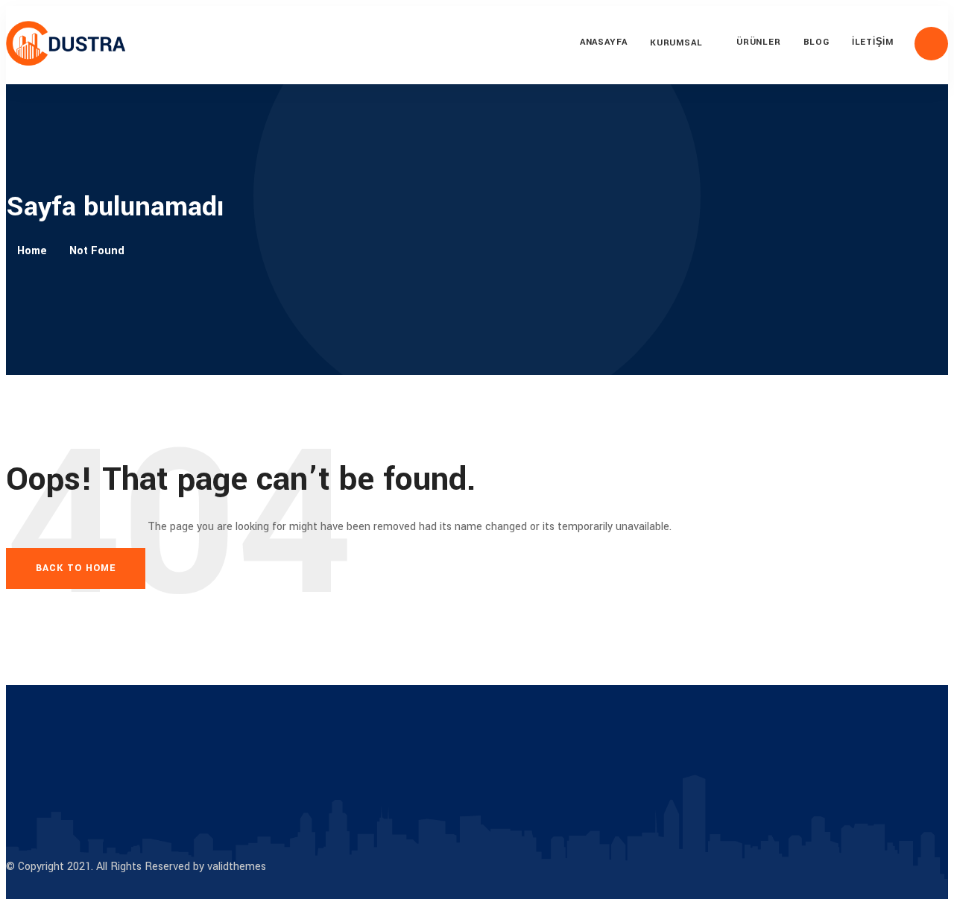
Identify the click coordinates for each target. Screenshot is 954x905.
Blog (816, 42)
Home (32, 251)
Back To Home (76, 568)
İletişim (873, 42)
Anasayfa (604, 42)
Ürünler (758, 42)
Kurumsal (676, 43)
